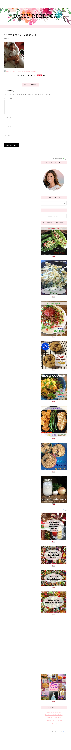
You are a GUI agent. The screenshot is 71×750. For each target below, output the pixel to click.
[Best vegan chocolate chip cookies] (54, 367)
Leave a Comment (30, 84)
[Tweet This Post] (32, 75)
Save (40, 75)
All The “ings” (53, 723)
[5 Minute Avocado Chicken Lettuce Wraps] (54, 254)
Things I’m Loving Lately (54, 717)
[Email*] (29, 126)
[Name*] (29, 117)
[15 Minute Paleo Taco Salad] (54, 334)
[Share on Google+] (35, 75)
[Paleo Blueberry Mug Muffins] (54, 469)
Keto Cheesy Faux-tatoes (53, 712)
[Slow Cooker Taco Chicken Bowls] (54, 399)
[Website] (29, 135)
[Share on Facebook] (28, 75)
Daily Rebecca (35, 16)
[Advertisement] (54, 644)
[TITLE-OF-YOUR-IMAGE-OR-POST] (54, 539)
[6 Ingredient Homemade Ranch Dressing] (54, 502)
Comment (8, 99)
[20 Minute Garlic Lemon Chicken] (54, 436)
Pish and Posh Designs (49, 735)
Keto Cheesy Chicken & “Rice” (54, 715)
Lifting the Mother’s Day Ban (53, 720)
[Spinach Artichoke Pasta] (54, 294)
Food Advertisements (56, 158)
